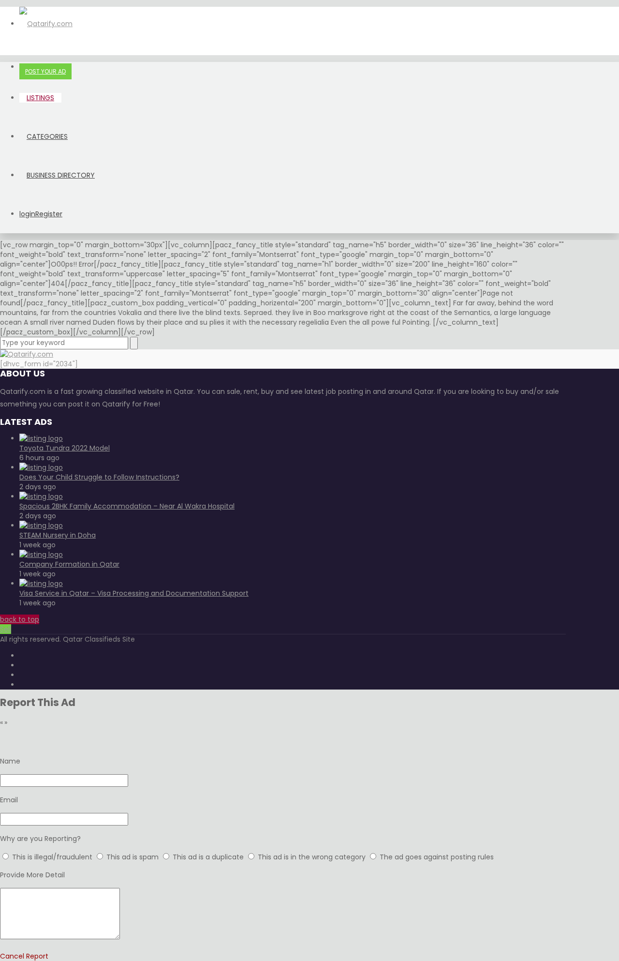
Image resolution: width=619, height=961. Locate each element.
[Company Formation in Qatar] (41, 554)
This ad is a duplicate (209, 857)
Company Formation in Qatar (69, 564)
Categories (47, 136)
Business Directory (61, 175)
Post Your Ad (45, 71)
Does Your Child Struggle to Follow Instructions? (99, 477)
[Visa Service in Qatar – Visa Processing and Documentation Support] (41, 583)
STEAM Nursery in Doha (57, 535)
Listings (40, 98)
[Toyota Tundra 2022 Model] (41, 438)
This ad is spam (133, 857)
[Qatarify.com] (46, 24)
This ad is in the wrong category (313, 857)
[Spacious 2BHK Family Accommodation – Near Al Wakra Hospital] (41, 496)
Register (48, 214)
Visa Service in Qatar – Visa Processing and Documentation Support (134, 593)
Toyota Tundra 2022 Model (64, 448)
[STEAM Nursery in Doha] (41, 525)
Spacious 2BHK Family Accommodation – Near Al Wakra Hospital (127, 506)
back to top (19, 619)
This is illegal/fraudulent (52, 857)
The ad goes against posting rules (437, 857)
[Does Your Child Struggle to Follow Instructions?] (41, 467)
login (27, 214)
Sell (5, 629)
